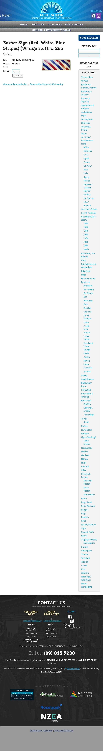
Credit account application (41, 730)
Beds (86, 304)
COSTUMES (55, 24)
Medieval (85, 455)
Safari (83, 520)
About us (37, 24)
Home (24, 24)
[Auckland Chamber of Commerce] (22, 700)
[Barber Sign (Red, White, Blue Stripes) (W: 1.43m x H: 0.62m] (56, 76)
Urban (84, 565)
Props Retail (86, 502)
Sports (84, 535)
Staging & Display (89, 539)
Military (84, 459)
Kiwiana (84, 426)
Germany (88, 165)
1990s (86, 245)
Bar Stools (88, 293)
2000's (86, 249)
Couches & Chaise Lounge (88, 346)
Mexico (87, 180)
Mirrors (87, 360)
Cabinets (88, 311)
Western (85, 573)
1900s (86, 223)
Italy (86, 173)
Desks (86, 353)
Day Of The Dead (88, 213)
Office (83, 470)
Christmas (85, 123)
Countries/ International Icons (87, 140)
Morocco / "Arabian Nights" (88, 187)
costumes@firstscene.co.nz (33, 621)
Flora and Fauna (88, 278)
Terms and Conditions (63, 730)
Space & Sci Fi (87, 532)
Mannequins (89, 543)
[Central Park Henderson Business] (51, 700)
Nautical (85, 466)
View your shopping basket (15, 84)
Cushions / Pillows (89, 209)
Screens (87, 371)
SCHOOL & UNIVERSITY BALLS (51, 30)
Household (86, 400)
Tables (87, 357)
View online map (73, 669)
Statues (84, 547)
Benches (87, 308)
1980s (86, 242)
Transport (85, 558)
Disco (83, 260)
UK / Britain (89, 198)
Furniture (85, 282)
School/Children (88, 524)
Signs (83, 528)
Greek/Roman (87, 379)
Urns (83, 569)
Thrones (85, 554)
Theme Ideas (87, 77)
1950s (86, 230)
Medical (84, 451)
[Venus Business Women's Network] (51, 721)
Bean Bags (88, 300)
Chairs (86, 322)
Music (83, 462)
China (86, 154)
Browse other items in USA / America (46, 84)
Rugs (83, 513)
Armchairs (88, 285)
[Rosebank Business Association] (51, 712)
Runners (85, 517)
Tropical (85, 561)
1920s (86, 227)
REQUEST (18, 76)
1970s (86, 238)
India (86, 169)
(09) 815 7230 (59, 653)
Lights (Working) (88, 437)
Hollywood (86, 389)
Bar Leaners (89, 289)
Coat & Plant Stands (87, 329)
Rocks (86, 422)
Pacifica (87, 194)
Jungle (84, 418)
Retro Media (89, 494)
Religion (85, 509)
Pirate (84, 498)
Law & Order (86, 429)
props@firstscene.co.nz (52, 621)
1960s (86, 234)
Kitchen (87, 404)
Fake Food (85, 271)
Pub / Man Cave (88, 506)
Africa (86, 147)
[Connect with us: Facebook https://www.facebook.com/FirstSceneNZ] (93, 15)
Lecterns (85, 433)
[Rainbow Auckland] (80, 700)
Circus (84, 133)
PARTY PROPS (74, 24)
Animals (84, 80)
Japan (86, 177)
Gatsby (84, 375)
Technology (89, 414)
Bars (86, 296)
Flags (83, 274)
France (87, 162)
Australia (88, 151)
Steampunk (86, 550)
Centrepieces (87, 119)
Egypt (86, 158)
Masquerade (86, 447)
